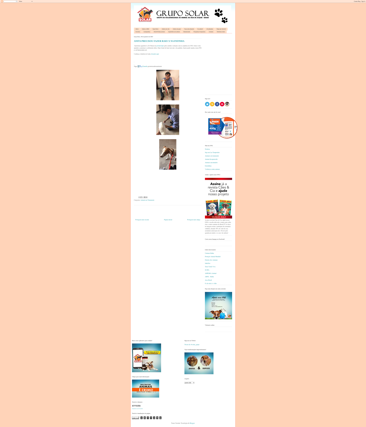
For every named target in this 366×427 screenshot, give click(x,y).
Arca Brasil (208, 280)
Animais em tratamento (212, 156)
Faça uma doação (189, 29)
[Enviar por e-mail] (139, 197)
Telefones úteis (221, 31)
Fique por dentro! (221, 29)
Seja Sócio (155, 29)
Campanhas (147, 31)
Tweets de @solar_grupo (191, 344)
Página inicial (168, 220)
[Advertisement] (218, 64)
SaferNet (207, 263)
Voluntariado (186, 31)
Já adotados (209, 29)
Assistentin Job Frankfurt (137, 408)
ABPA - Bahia (209, 277)
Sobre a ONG (145, 29)
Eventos (138, 31)
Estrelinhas (208, 166)
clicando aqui (155, 54)
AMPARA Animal (210, 273)
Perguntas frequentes (199, 31)
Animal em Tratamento (147, 200)
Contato (211, 31)
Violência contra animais (212, 169)
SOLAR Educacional (159, 31)
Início (137, 29)
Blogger (192, 423)
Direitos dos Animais (211, 260)
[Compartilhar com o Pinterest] (147, 197)
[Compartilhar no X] (143, 197)
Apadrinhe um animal (174, 31)
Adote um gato (177, 29)
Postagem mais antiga (193, 220)
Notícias (207, 149)
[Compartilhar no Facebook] (145, 197)
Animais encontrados (211, 162)
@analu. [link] (145, 66)
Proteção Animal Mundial (212, 256)
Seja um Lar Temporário (212, 152)
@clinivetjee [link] (160, 46)
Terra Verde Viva (210, 267)
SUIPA (207, 270)
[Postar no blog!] (141, 197)
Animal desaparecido (211, 159)
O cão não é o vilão (211, 283)
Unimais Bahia (209, 253)
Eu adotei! (200, 29)
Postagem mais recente (142, 220)
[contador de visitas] (136, 406)
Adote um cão (165, 29)
